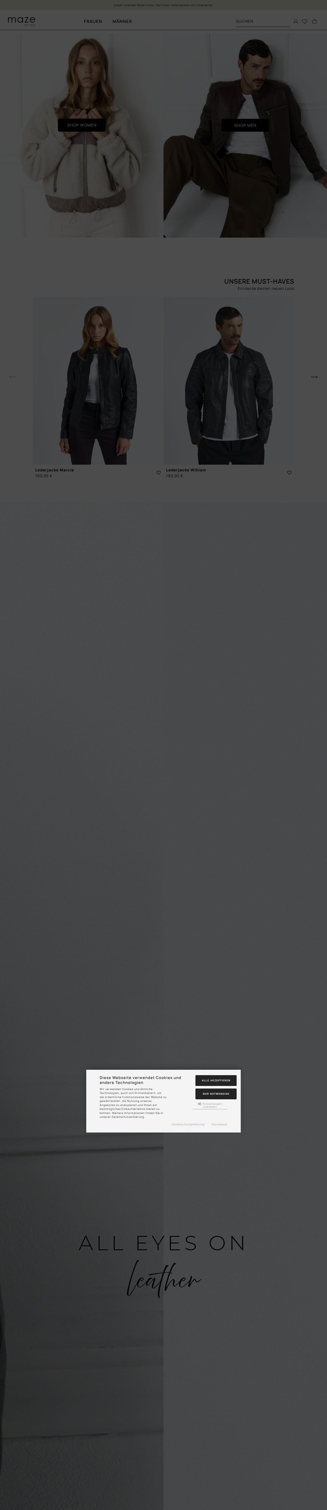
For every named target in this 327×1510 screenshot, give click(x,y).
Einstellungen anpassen (212, 1105)
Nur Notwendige (216, 1094)
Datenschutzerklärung (188, 1124)
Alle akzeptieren (216, 1080)
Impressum (219, 1124)
